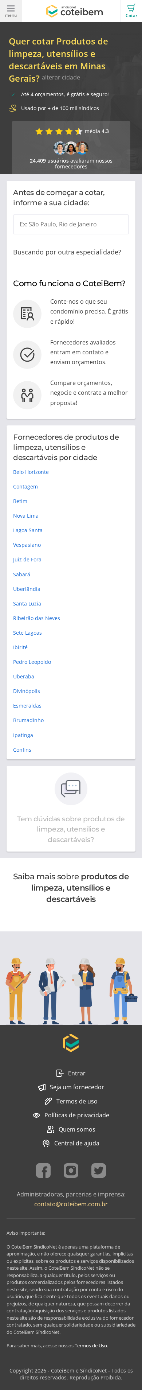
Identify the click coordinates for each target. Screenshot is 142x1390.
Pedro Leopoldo (32, 661)
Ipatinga (23, 735)
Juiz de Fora (27, 559)
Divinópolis (26, 691)
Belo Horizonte (31, 471)
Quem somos (77, 1129)
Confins (22, 749)
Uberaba (23, 676)
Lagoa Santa (28, 530)
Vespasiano (27, 544)
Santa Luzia (27, 603)
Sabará (21, 574)
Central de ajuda (76, 1143)
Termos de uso (77, 1101)
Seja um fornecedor (77, 1087)
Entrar (77, 1073)
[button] (131, 11)
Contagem (25, 486)
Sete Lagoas (27, 632)
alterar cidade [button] (61, 77)
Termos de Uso (91, 1345)
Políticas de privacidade (76, 1115)
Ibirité (20, 647)
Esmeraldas (27, 705)
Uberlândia (26, 588)
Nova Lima (26, 515)
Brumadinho (28, 720)
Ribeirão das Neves (36, 618)
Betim (20, 501)
